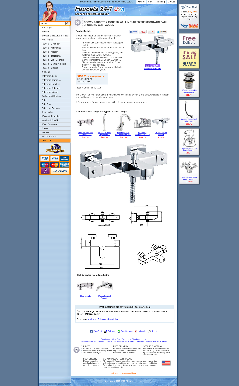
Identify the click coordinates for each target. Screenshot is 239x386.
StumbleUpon (126, 331)
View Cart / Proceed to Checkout (126, 339)
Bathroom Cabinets (51, 88)
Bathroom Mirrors (50, 92)
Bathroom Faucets (88, 341)
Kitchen (141, 2)
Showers (46, 31)
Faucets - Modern (50, 52)
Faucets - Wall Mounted (53, 60)
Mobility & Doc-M (50, 120)
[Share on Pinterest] (143, 31)
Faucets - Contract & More (54, 64)
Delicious (111, 331)
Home (144, 339)
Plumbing (160, 2)
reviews (92, 319)
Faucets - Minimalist (51, 48)
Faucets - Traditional (51, 56)
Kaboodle (142, 331)
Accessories (47, 112)
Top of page (106, 339)
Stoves (45, 128)
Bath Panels (47, 104)
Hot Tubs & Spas (50, 136)
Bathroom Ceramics (51, 80)
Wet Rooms (47, 40)
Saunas (45, 132)
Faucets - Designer (51, 44)
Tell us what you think (108, 319)
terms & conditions (128, 373)
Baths (44, 100)
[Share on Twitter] (162, 31)
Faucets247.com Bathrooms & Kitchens (72, 9)
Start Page (47, 27)
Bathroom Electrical (51, 108)
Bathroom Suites (49, 76)
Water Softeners (49, 124)
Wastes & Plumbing (51, 116)
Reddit (154, 331)
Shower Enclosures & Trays (55, 36)
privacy (114, 373)
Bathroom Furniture (51, 84)
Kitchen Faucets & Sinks (124, 341)
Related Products (152, 68)
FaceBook (97, 331)
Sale (150, 2)
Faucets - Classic (50, 68)
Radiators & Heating (51, 96)
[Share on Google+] (151, 31)
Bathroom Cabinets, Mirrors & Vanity (151, 341)
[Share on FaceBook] (133, 31)
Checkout (46, 140)
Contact (171, 2)
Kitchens (46, 72)
